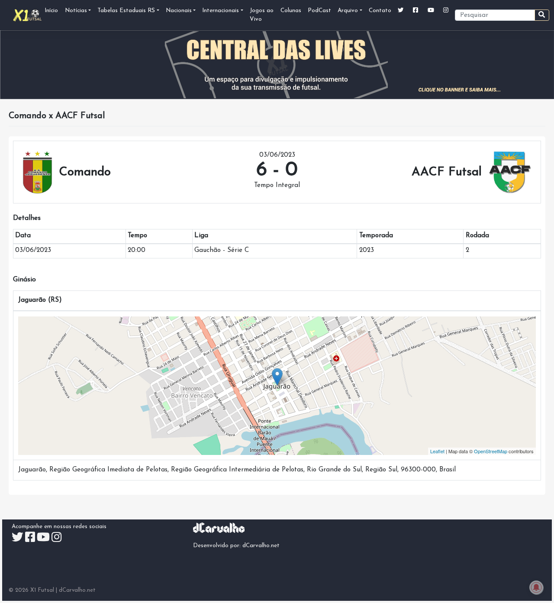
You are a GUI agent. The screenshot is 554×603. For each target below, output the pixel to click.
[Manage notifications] (536, 587)
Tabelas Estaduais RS (126, 10)
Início (51, 10)
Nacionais (179, 10)
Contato (380, 10)
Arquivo (348, 10)
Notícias (76, 10)
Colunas (290, 10)
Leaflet (437, 451)
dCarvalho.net (261, 545)
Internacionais (220, 10)
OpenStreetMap (490, 451)
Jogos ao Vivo (262, 15)
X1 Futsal (42, 590)
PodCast (319, 10)
